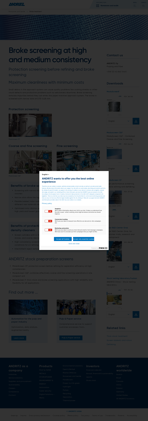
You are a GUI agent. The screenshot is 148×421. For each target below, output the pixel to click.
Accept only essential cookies (83, 239)
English (45, 174)
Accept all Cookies (62, 239)
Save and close (74, 243)
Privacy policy (47, 203)
